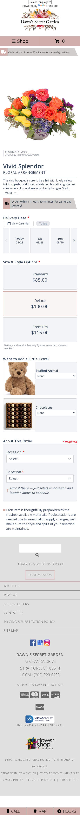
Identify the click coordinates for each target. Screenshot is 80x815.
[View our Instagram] (47, 644)
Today (43, 223)
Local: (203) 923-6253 (40, 674)
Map (41, 811)
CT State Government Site (59, 773)
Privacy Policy (12, 780)
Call (14, 811)
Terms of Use (69, 780)
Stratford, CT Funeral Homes (27, 759)
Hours (68, 811)
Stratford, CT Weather (18, 773)
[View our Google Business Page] (40, 644)
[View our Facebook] (33, 644)
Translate (52, 6)
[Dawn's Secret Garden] (40, 31)
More (9, 193)
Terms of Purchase (41, 780)
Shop (22, 41)
